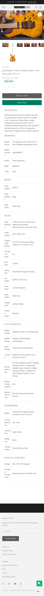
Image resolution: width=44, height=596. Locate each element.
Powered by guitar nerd (31, 590)
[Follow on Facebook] (3, 584)
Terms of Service (9, 554)
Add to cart (22, 96)
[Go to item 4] (27, 45)
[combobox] (38, 591)
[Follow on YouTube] (15, 584)
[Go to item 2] (12, 52)
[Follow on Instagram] (9, 584)
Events (4, 573)
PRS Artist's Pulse (8, 577)
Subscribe (11, 538)
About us (5, 547)
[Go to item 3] (20, 45)
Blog (4, 569)
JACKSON (6, 67)
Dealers (5, 561)
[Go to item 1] (5, 45)
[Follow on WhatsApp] (21, 584)
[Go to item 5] (34, 45)
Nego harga (9, 81)
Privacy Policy (7, 550)
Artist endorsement (10, 565)
